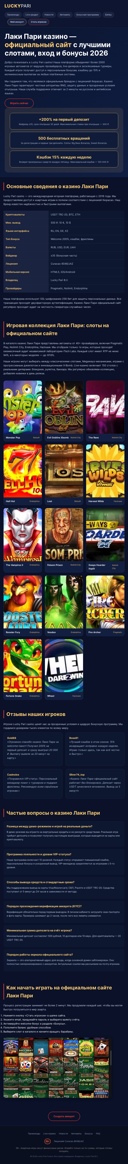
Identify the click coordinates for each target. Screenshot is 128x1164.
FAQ (98, 1133)
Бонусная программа (87, 14)
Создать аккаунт (64, 1116)
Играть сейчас (19, 103)
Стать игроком (38, 22)
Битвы (108, 14)
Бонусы (89, 1133)
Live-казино (49, 1133)
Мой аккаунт (17, 22)
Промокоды (13, 14)
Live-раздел (32, 14)
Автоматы (65, 14)
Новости (48, 14)
